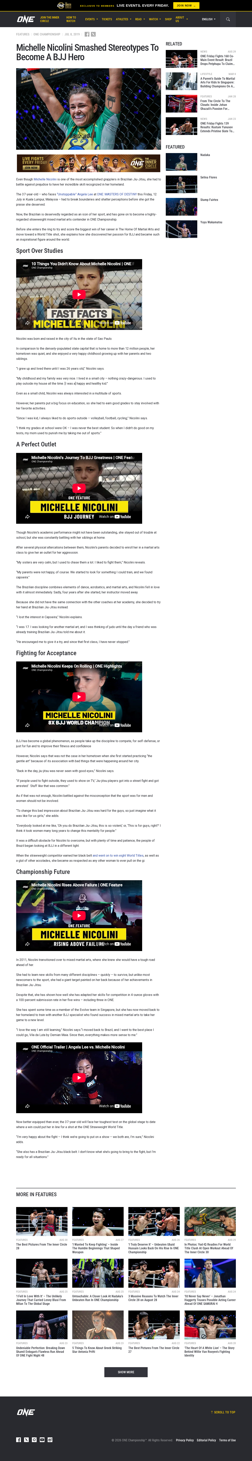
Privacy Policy (185, 1440)
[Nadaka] (181, 162)
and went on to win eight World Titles (118, 855)
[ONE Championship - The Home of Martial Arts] (25, 19)
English (207, 19)
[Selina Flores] (181, 184)
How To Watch (71, 19)
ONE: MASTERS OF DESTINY (117, 194)
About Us (180, 19)
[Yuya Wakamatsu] (181, 229)
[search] (228, 19)
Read (138, 19)
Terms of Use (227, 1440)
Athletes (122, 19)
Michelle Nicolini (45, 179)
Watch (153, 19)
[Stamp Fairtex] (181, 207)
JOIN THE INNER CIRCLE (49, 19)
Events (90, 19)
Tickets (107, 19)
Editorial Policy (206, 1440)
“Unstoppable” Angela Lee (75, 194)
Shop (168, 19)
